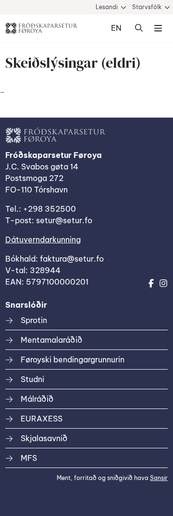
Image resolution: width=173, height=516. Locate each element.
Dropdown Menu (158, 28)
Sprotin (34, 320)
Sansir (159, 477)
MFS (29, 458)
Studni (32, 379)
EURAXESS (41, 418)
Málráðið (37, 399)
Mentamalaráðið (51, 340)
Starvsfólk (146, 7)
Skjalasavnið (44, 438)
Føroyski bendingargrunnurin (72, 359)
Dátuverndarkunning (43, 239)
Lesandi (107, 7)
